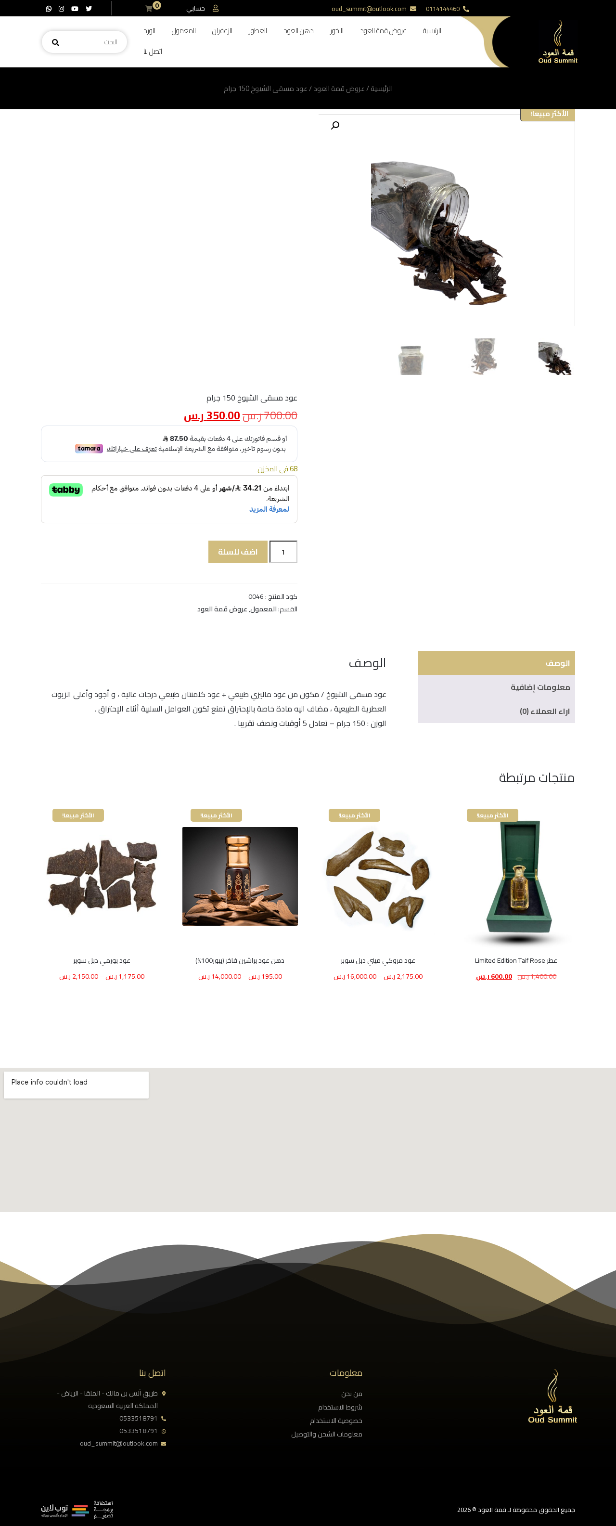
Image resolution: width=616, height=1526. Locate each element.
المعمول (184, 31)
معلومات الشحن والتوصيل (326, 1434)
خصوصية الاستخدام (336, 1420)
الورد (149, 31)
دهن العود (298, 31)
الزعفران (222, 31)
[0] (149, 8)
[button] (335, 125)
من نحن (351, 1393)
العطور (258, 31)
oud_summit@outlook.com (369, 8)
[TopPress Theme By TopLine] (77, 1516)
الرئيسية (432, 31)
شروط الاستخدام (340, 1407)
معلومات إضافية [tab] (540, 687)
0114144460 (443, 8)
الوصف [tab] (557, 663)
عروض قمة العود (383, 31)
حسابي (195, 8)
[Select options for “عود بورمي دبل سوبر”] (131, 961)
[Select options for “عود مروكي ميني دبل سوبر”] (407, 961)
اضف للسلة (238, 551)
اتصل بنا (152, 51)
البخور (337, 31)
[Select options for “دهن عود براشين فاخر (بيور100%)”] (269, 961)
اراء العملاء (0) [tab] (545, 711)
